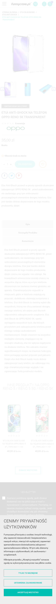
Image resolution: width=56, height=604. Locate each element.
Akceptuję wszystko (28, 592)
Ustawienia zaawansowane (28, 583)
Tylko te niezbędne (28, 573)
